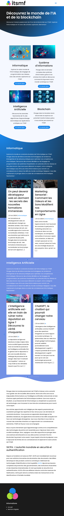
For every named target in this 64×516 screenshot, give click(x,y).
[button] (60, 219)
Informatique (22, 215)
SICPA (40, 463)
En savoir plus (20, 84)
